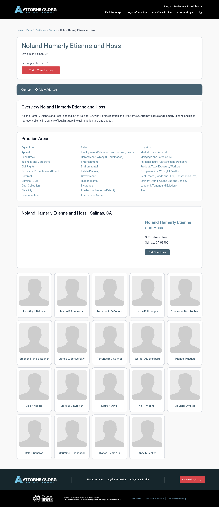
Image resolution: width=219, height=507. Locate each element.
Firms (29, 30)
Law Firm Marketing (177, 498)
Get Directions (157, 252)
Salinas (53, 30)
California (41, 30)
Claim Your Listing (41, 70)
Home (20, 30)
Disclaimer (137, 498)
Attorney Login (185, 12)
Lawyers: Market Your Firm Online (181, 6)
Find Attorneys (113, 12)
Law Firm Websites (155, 498)
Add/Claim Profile (162, 12)
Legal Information (137, 12)
